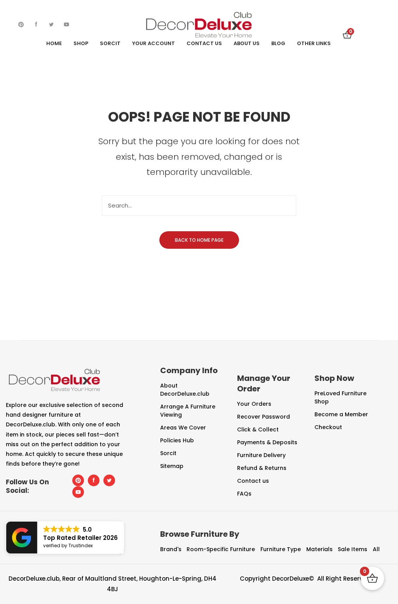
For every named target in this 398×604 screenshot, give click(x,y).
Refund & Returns (261, 468)
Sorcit (168, 453)
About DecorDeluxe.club (184, 390)
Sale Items (352, 549)
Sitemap (171, 466)
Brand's (171, 549)
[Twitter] (51, 24)
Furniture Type (280, 549)
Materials (319, 549)
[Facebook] (36, 24)
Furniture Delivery (261, 455)
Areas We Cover (183, 427)
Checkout (328, 427)
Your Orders (254, 404)
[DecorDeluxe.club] (199, 24)
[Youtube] (66, 24)
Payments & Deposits (267, 442)
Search (286, 205)
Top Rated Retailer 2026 (80, 538)
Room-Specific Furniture (221, 549)
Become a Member (341, 414)
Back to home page (199, 240)
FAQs (244, 494)
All (376, 549)
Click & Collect (258, 429)
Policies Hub (177, 440)
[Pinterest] (21, 24)
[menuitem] (54, 43)
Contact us (253, 481)
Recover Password (263, 417)
